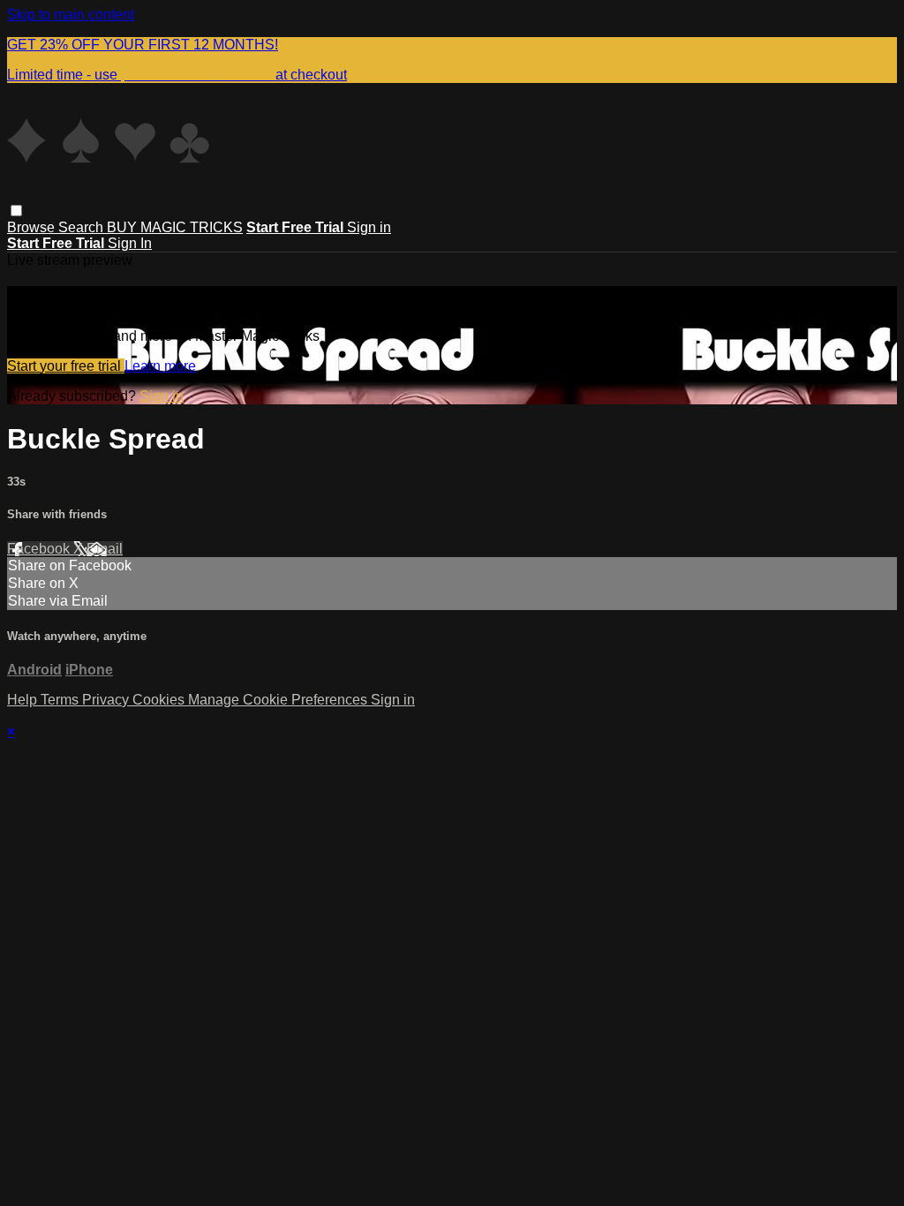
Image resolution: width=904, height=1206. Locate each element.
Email (105, 548)
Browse (32, 227)
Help (24, 699)
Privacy (107, 699)
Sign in (369, 227)
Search (82, 227)
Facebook (40, 548)
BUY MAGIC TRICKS (175, 227)
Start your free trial (65, 365)
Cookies (160, 699)
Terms (61, 699)
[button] (16, 210)
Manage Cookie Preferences (279, 699)
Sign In (130, 243)
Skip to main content (70, 14)
